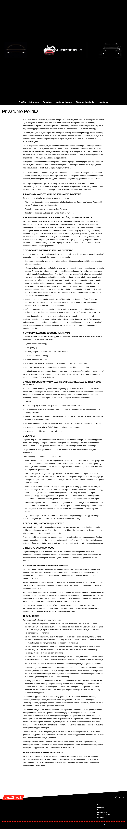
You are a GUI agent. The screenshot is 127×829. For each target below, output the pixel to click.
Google (48, 295)
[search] (124, 102)
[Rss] (123, 797)
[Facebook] (116, 797)
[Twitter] (119, 797)
